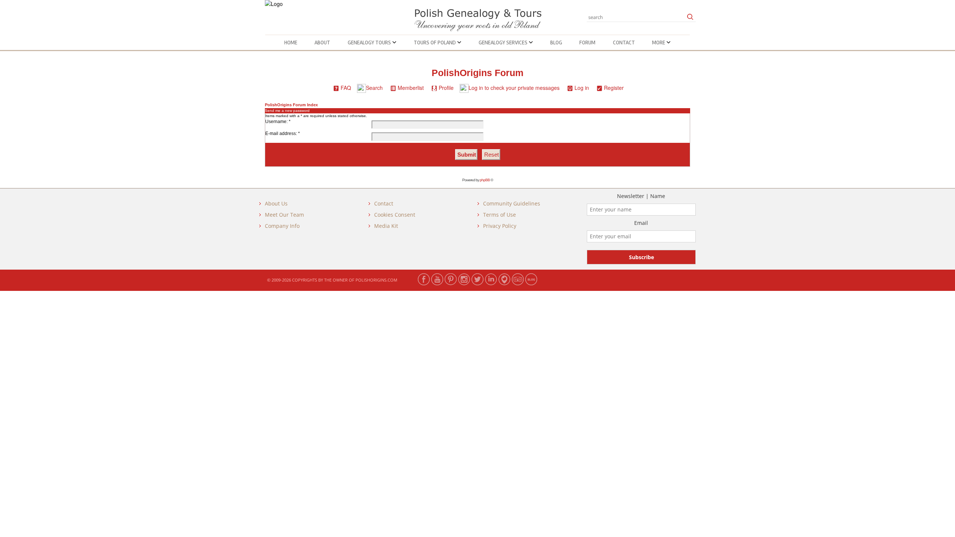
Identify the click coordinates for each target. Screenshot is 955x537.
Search (374, 87)
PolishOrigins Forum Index (291, 105)
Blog (556, 42)
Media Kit (386, 225)
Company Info (282, 225)
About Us (276, 203)
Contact (624, 42)
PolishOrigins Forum (477, 73)
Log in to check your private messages (514, 87)
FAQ (346, 87)
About (322, 42)
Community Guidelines (511, 203)
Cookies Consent (394, 214)
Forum (587, 42)
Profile (446, 87)
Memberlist (411, 87)
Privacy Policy (499, 225)
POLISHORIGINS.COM (376, 280)
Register (614, 87)
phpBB (485, 180)
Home (290, 42)
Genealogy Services (504, 42)
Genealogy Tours (370, 42)
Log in (581, 87)
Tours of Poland (435, 42)
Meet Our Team (284, 214)
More (659, 42)
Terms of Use (499, 214)
